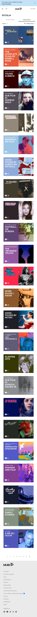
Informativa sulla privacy (10, 590)
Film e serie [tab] (10, 19)
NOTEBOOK (7, 602)
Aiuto (5, 577)
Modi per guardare (9, 574)
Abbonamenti (7, 579)
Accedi (32, 8)
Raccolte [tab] (26, 19)
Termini (6, 596)
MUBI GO (6, 599)
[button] (2, 8)
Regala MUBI (7, 585)
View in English (6, 4)
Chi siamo (6, 571)
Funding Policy (8, 588)
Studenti (6, 582)
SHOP (5, 604)
